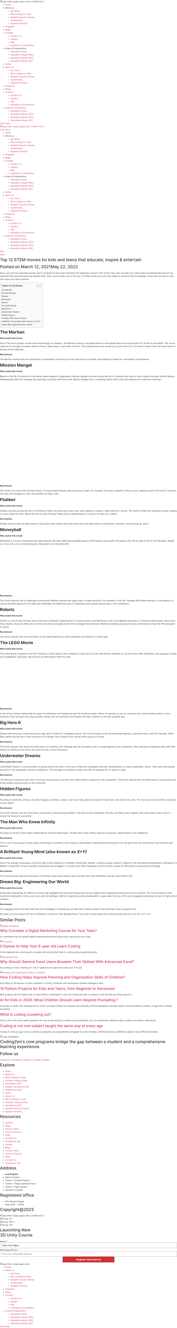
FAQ (12, 42)
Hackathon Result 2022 (21, 58)
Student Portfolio (18, 23)
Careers (14, 39)
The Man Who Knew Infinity (13, 318)
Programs (10, 26)
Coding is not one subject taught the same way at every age (51, 1026)
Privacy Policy (12, 1129)
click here (145, 914)
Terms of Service (13, 1132)
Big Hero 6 (6, 309)
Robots (4, 302)
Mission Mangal (8, 293)
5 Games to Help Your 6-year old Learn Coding (40, 946)
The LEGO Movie (8, 306)
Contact (9, 32)
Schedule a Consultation (22, 45)
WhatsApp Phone (9, 1250)
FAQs (7, 1135)
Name (3, 1241)
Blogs (8, 29)
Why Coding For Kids (15, 1077)
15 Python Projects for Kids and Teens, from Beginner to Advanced (57, 988)
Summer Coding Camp (16, 1080)
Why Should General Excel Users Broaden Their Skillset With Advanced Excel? (67, 961)
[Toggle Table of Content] (37, 286)
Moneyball (6, 299)
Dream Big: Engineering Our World (16, 324)
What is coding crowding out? (25, 1014)
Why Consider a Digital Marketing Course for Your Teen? (48, 930)
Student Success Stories (22, 17)
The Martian (6, 290)
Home (8, 4)
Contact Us (16, 36)
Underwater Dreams (10, 312)
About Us (9, 1074)
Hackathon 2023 (18, 51)
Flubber (4, 296)
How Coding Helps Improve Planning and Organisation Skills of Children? (62, 977)
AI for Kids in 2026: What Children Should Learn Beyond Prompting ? (59, 1000)
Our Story (15, 11)
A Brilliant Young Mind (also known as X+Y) (20, 321)
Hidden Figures (8, 315)
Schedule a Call (12, 1141)
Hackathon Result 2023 (21, 54)
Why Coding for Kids (20, 14)
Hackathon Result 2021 (21, 61)
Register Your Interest (88, 1259)
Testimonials (16, 20)
